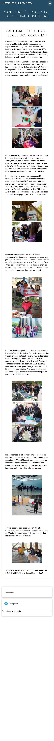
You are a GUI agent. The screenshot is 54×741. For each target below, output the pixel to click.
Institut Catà (17, 3)
